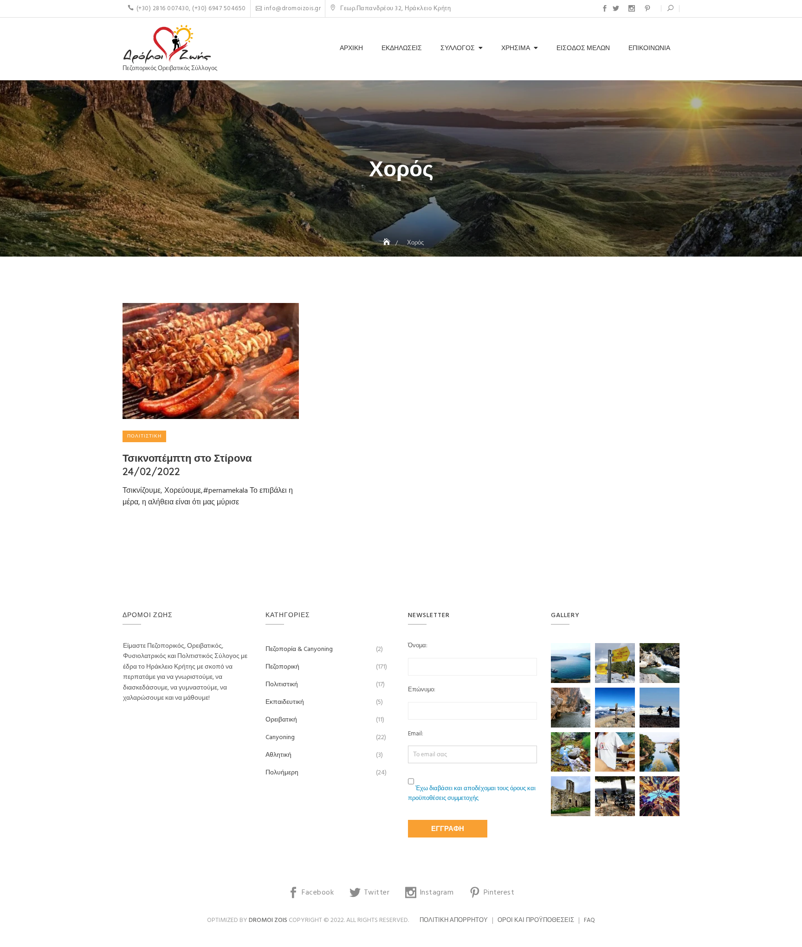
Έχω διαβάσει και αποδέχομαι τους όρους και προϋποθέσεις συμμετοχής (472, 793)
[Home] (387, 243)
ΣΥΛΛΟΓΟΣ (457, 48)
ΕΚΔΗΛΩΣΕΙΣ (402, 48)
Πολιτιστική (144, 436)
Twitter (616, 8)
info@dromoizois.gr (292, 9)
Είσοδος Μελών (583, 48)
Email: (415, 734)
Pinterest (647, 8)
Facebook (605, 8)
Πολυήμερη (281, 772)
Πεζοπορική (282, 667)
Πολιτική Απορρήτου (454, 920)
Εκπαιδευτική (284, 702)
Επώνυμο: (421, 690)
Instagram (631, 8)
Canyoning (280, 737)
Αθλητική (278, 755)
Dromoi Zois (268, 920)
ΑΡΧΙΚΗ (351, 48)
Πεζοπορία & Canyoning (299, 649)
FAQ (589, 920)
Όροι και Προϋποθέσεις (536, 920)
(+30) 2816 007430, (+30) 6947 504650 (191, 9)
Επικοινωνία (649, 48)
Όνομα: (417, 646)
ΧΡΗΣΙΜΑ (515, 48)
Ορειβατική (281, 720)
